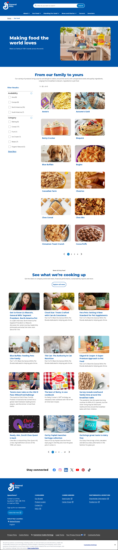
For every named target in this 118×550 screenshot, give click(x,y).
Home (9, 18)
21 (65, 452)
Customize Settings (90, 545)
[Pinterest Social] (83, 469)
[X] (72, 470)
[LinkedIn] (66, 470)
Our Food (17, 18)
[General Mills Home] (10, 5)
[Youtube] (77, 469)
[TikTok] (89, 470)
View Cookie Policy (33, 548)
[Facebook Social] (54, 470)
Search (80, 5)
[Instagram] (60, 470)
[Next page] (81, 254)
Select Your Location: (15, 519)
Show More (12, 151)
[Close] (115, 545)
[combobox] (56, 6)
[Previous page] (64, 254)
